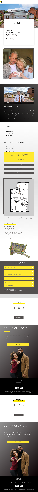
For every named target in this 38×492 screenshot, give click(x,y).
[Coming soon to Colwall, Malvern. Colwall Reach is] (30, 312)
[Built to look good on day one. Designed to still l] (7, 312)
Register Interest (19, 168)
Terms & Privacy (19, 382)
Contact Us (19, 317)
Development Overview (19, 172)
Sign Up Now (18, 344)
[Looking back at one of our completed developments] (22, 312)
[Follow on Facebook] (15, 308)
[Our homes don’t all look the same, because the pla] (15, 312)
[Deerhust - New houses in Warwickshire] (19, 258)
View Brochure (19, 164)
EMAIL (22, 159)
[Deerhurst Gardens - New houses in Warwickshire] (19, 215)
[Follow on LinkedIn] (23, 308)
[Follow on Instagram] (19, 308)
